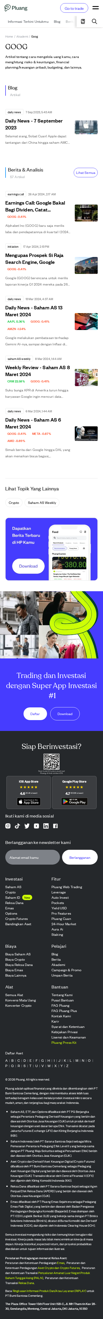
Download (65, 713)
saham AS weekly (42, 502)
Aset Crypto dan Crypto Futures (59, 1267)
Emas (60, 1262)
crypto (14, 502)
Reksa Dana (26, 1282)
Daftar (35, 713)
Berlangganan (79, 857)
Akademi (22, 36)
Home (9, 36)
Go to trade (74, 8)
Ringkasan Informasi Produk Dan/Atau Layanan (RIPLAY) (49, 1290)
